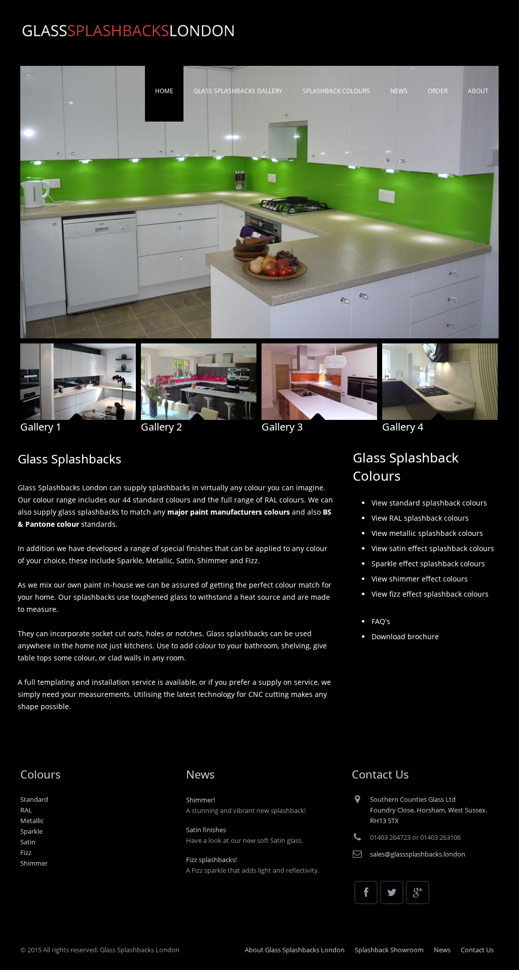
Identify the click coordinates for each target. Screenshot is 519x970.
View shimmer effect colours (420, 579)
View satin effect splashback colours (433, 548)
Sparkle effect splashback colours (428, 563)
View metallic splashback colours (427, 533)
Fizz (25, 852)
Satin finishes (206, 829)
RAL (26, 809)
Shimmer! (200, 799)
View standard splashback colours (429, 503)
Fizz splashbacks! (211, 859)
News (442, 949)
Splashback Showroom (389, 949)
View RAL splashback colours (420, 518)
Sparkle (31, 831)
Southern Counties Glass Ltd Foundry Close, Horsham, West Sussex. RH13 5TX (428, 810)
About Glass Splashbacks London (295, 949)
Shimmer (34, 863)
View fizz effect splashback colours (430, 594)
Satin (27, 841)
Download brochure (405, 636)
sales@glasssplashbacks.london (417, 854)
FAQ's (381, 621)
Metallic (32, 820)
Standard (34, 799)
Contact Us (477, 949)
